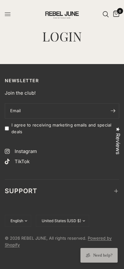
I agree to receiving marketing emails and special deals (61, 128)
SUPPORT (21, 191)
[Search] (105, 14)
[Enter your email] (113, 111)
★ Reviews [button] (118, 141)
